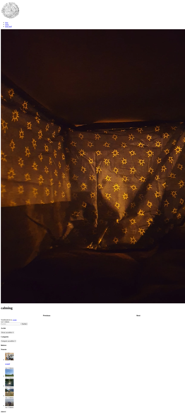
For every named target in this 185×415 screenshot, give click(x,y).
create (15, 320)
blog (6, 23)
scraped (7, 364)
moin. (7, 24)
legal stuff (8, 26)
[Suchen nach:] (11, 324)
